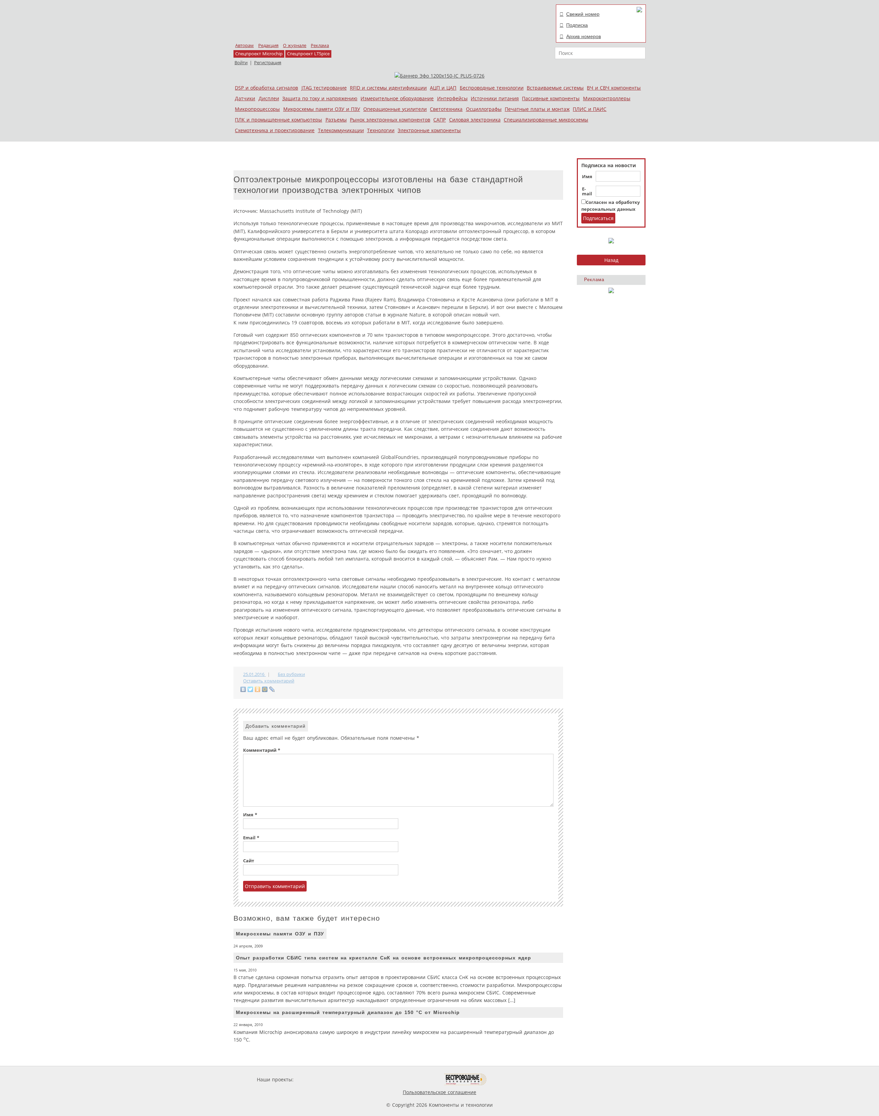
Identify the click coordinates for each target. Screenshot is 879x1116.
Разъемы (336, 119)
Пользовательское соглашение (439, 1092)
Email (251, 838)
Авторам (244, 45)
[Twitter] (250, 689)
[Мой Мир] (265, 689)
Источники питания (495, 98)
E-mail (587, 191)
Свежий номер (583, 14)
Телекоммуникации (341, 130)
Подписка (577, 25)
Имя (587, 176)
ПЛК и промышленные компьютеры (278, 119)
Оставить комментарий (268, 681)
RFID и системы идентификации (388, 87)
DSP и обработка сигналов (266, 87)
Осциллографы (484, 109)
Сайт (248, 861)
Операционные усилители (395, 109)
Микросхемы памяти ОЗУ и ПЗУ (321, 109)
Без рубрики (291, 674)
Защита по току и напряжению (319, 98)
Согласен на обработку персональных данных (610, 205)
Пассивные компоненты (551, 98)
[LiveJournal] (272, 689)
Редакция (268, 45)
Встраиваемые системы (555, 87)
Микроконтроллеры (606, 98)
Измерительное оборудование (397, 98)
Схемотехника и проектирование (275, 130)
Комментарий (261, 750)
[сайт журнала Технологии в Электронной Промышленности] (361, 1079)
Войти (241, 63)
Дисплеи (269, 98)
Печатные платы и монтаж (537, 109)
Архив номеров (583, 36)
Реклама (320, 45)
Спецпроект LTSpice (308, 54)
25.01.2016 (254, 674)
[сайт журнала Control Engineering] (511, 1079)
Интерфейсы (452, 98)
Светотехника (446, 109)
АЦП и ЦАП (443, 87)
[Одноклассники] (257, 689)
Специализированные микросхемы (546, 119)
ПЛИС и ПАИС (589, 109)
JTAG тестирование (324, 87)
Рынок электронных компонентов (390, 119)
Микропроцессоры (257, 109)
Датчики (245, 98)
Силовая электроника (475, 119)
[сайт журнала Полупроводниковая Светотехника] (412, 1079)
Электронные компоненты (429, 130)
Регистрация (267, 63)
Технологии (381, 130)
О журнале (294, 45)
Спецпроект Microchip (259, 54)
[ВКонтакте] (243, 689)
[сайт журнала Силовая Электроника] (317, 1079)
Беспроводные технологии (492, 87)
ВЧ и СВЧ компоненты (614, 87)
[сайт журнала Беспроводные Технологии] (465, 1079)
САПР (439, 119)
